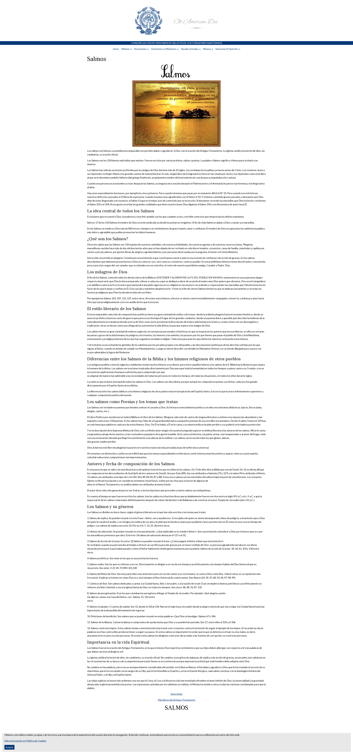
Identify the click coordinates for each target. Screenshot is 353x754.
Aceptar (9, 747)
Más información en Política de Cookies (25, 740)
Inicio (116, 48)
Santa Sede (176, 693)
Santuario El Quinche (226, 48)
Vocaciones (140, 48)
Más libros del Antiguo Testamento (176, 699)
